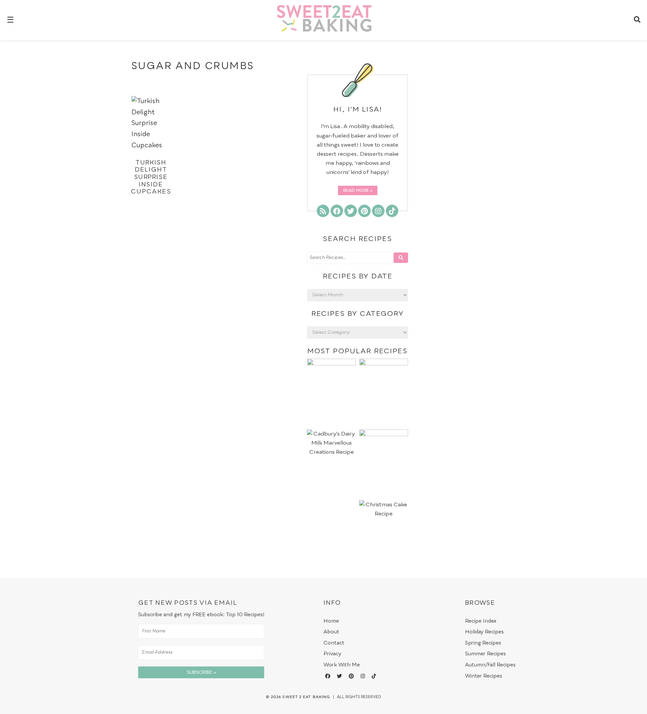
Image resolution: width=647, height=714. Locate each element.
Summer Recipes (485, 653)
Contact (334, 643)
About (331, 631)
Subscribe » (201, 672)
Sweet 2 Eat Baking (306, 697)
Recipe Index (480, 621)
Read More (356, 190)
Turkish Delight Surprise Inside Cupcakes (151, 177)
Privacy (332, 653)
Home (331, 621)
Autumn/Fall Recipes (490, 664)
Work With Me (342, 664)
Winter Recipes (483, 676)
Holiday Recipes (484, 631)
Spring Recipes (483, 643)
